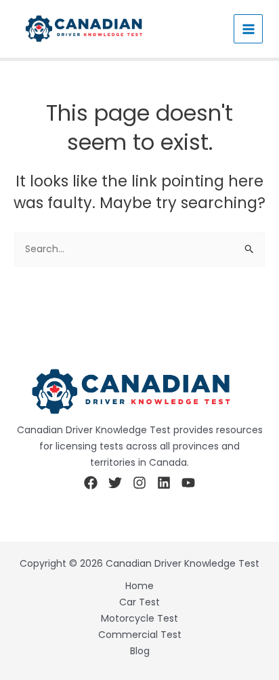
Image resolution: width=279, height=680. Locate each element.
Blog (140, 651)
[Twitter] (115, 482)
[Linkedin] (164, 482)
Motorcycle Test (139, 618)
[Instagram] (139, 482)
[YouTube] (188, 482)
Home (139, 586)
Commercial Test (139, 634)
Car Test (139, 602)
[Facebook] (91, 482)
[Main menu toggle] (248, 28)
